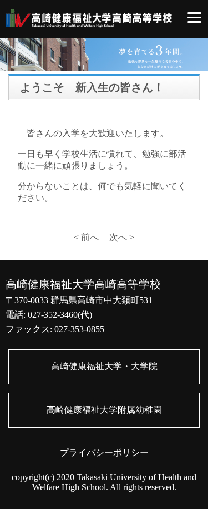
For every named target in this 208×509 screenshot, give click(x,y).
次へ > (121, 237)
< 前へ (86, 237)
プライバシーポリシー (104, 452)
